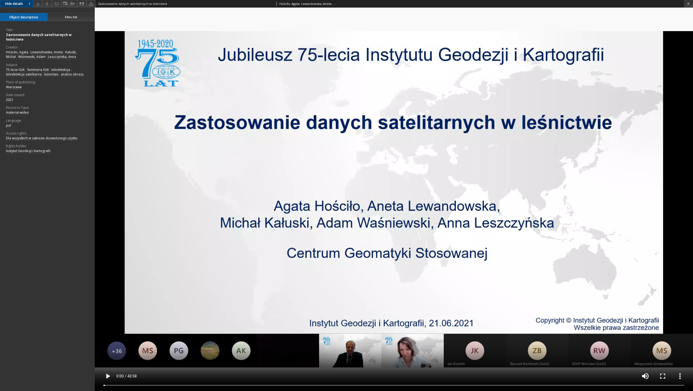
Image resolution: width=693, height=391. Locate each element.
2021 (10, 99)
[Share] (47, 3)
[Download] (38, 3)
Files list (71, 17)
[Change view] (64, 3)
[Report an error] (91, 3)
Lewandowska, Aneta (47, 52)
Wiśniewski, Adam (31, 56)
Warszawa (14, 87)
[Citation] (81, 3)
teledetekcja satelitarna (24, 74)
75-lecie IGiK (15, 69)
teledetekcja (60, 69)
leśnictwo (51, 74)
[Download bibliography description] (72, 4)
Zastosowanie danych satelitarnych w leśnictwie (38, 37)
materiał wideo (17, 112)
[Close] (688, 3)
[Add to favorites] (56, 3)
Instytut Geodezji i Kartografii (28, 151)
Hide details (14, 3)
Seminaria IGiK (38, 69)
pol (8, 125)
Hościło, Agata (17, 52)
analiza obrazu (72, 74)
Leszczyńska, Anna (62, 56)
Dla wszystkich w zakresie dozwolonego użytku (41, 138)
